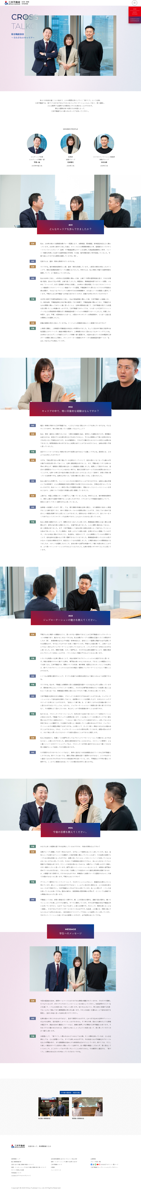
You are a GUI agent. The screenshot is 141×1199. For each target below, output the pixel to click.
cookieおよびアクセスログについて (21, 1175)
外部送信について (16, 1173)
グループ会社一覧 (96, 1162)
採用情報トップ (15, 1159)
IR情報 (53, 1167)
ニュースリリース (56, 1170)
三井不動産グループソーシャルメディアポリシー (104, 1167)
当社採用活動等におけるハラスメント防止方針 (64, 1159)
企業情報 (93, 1159)
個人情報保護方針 (16, 1162)
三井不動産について (56, 1164)
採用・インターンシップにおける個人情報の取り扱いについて (28, 1167)
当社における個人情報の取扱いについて (22, 1164)
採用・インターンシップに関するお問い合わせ (64, 1162)
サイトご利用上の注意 (17, 1170)
